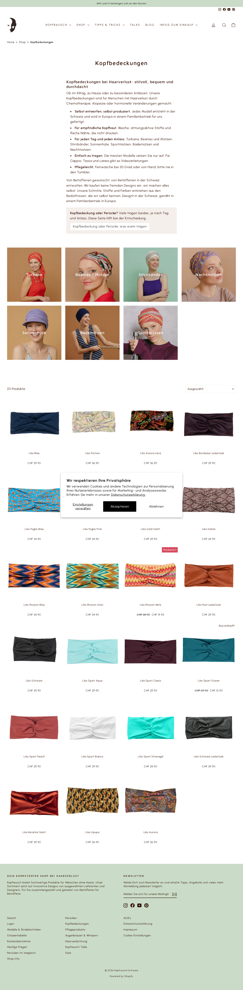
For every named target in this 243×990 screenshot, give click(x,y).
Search (11, 918)
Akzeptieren (119, 506)
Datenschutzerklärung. (128, 495)
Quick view (34, 445)
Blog (150, 24)
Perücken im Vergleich (21, 952)
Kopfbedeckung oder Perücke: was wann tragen (110, 226)
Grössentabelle (17, 935)
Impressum (130, 929)
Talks (135, 24)
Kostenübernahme (19, 941)
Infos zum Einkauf (177, 24)
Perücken (71, 918)
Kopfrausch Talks (76, 947)
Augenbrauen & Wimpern (81, 935)
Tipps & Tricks (108, 24)
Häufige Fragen (17, 947)
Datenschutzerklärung (137, 923)
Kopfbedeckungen (77, 923)
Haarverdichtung (76, 941)
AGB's (127, 918)
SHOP (81, 24)
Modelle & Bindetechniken (24, 929)
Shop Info (13, 958)
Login (10, 923)
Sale (68, 952)
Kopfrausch (57, 24)
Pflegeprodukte (75, 929)
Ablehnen (156, 506)
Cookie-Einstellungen (137, 935)
